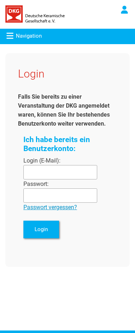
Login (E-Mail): (41, 160)
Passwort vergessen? (50, 207)
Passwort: (36, 183)
